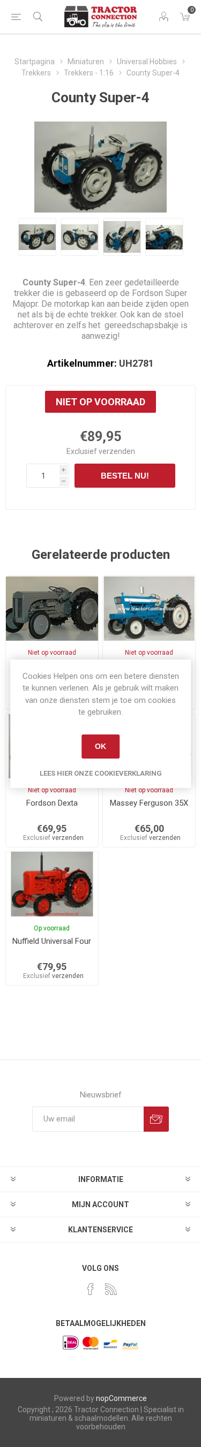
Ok (100, 746)
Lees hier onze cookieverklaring (101, 773)
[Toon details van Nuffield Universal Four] (52, 884)
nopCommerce (121, 1398)
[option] (37, 237)
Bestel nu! (125, 475)
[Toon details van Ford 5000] (149, 608)
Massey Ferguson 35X (149, 803)
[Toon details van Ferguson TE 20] (52, 608)
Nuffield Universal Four (51, 941)
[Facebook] (90, 1289)
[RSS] (111, 1289)
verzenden (117, 451)
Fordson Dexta (52, 803)
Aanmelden (156, 1119)
